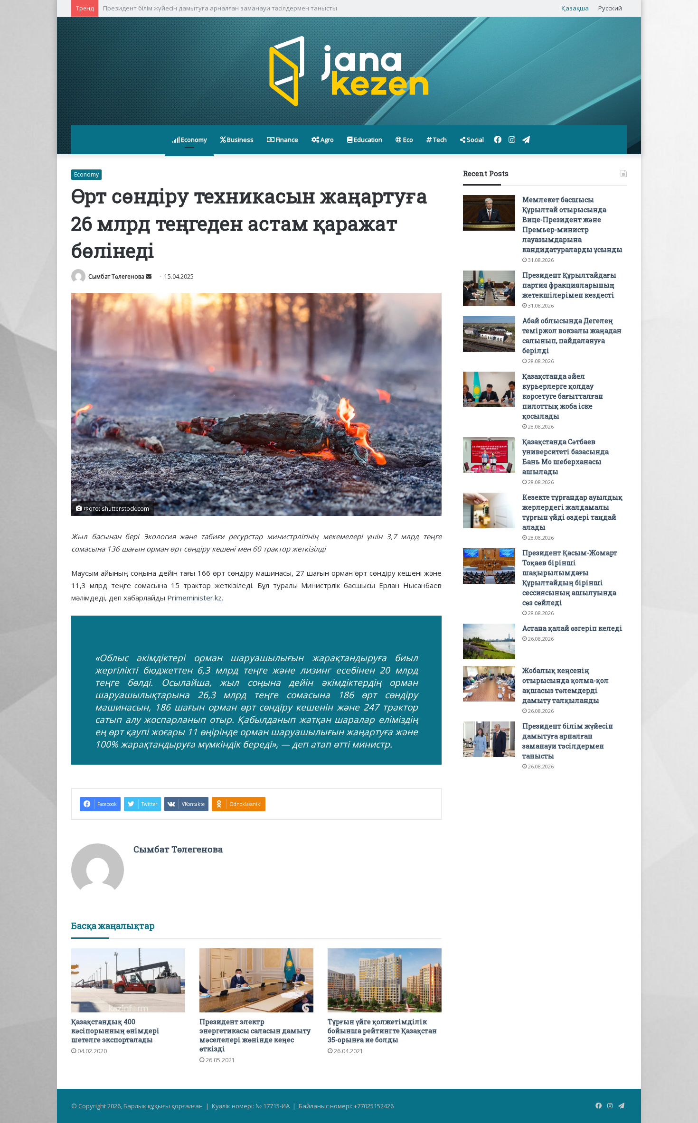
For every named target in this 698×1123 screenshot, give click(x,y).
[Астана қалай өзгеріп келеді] (489, 641)
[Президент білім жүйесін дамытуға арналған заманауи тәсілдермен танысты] (489, 739)
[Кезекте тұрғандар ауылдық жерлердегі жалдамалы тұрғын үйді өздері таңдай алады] (489, 510)
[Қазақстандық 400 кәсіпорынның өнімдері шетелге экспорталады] (128, 980)
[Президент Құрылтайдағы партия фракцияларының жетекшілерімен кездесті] (489, 288)
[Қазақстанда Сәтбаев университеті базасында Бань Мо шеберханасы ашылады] (489, 455)
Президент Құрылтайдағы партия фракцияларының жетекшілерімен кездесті (569, 285)
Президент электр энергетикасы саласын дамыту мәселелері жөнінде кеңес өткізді (255, 1035)
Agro (326, 139)
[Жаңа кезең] (349, 71)
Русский (610, 8)
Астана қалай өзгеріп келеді (572, 628)
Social (474, 139)
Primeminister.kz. (195, 597)
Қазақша (575, 8)
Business (240, 139)
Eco (407, 139)
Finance (286, 139)
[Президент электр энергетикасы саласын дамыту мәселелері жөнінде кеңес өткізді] (256, 980)
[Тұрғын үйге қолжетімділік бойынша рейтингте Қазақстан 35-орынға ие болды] (385, 980)
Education (367, 139)
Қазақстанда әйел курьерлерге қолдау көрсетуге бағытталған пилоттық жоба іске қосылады (562, 396)
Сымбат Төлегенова (116, 276)
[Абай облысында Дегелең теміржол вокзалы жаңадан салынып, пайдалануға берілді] (489, 334)
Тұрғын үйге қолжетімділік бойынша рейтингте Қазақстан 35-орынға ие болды (382, 1030)
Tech (439, 139)
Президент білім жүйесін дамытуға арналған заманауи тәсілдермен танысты (220, 8)
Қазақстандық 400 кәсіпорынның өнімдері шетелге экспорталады (115, 1030)
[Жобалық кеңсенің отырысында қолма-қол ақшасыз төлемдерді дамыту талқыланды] (489, 684)
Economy (193, 139)
